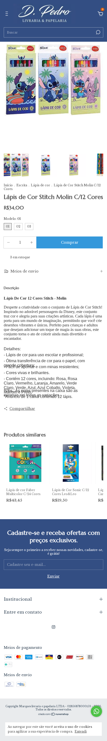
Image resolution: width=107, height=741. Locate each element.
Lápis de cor (41, 185)
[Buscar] (97, 32)
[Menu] (7, 14)
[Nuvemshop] (53, 714)
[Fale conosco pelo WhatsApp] (96, 711)
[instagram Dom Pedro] (53, 627)
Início (8, 185)
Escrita (21, 185)
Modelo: (12, 219)
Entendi (81, 731)
